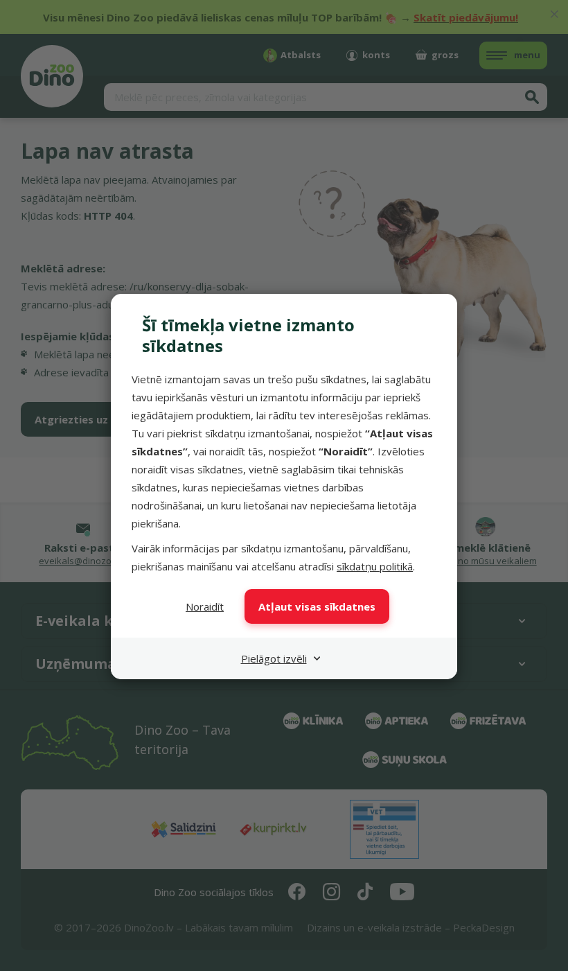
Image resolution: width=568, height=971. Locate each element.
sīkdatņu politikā (375, 566)
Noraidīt (205, 606)
